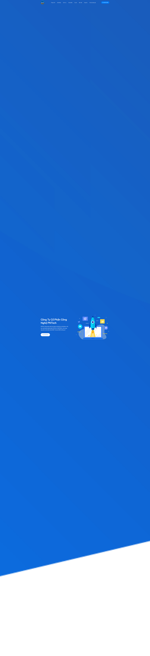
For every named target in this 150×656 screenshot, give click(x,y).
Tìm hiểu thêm (45, 334)
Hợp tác (85, 2)
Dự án (75, 2)
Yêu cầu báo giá (92, 2)
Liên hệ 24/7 (105, 2)
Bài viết (80, 2)
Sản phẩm (70, 2)
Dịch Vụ (64, 2)
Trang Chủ (53, 2)
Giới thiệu (59, 2)
